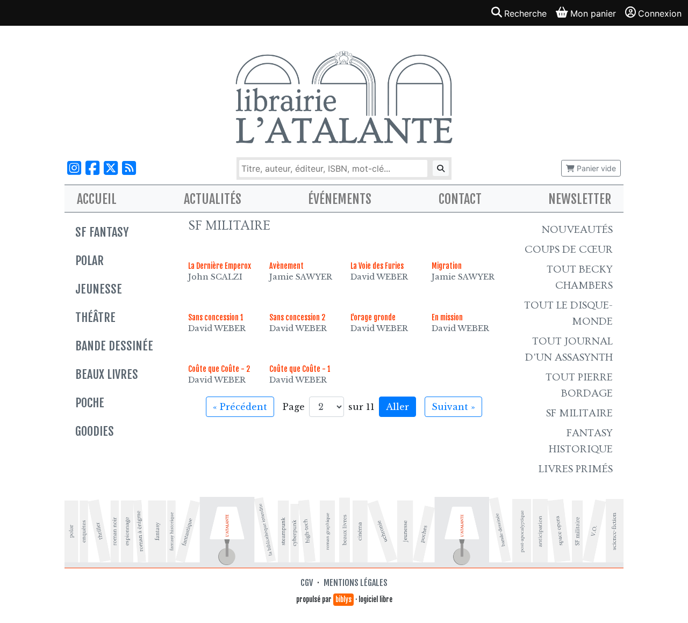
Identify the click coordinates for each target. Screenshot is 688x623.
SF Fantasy (101, 232)
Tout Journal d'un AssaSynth (569, 349)
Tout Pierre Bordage (579, 385)
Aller (397, 406)
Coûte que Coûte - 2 (219, 368)
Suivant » (453, 406)
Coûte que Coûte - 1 (300, 368)
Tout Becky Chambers (580, 277)
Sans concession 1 (215, 317)
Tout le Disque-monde (568, 313)
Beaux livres (106, 374)
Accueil (97, 199)
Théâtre (95, 317)
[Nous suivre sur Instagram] (74, 168)
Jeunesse (98, 289)
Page (294, 406)
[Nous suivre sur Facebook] (92, 168)
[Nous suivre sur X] (111, 168)
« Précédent (240, 406)
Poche (89, 402)
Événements (339, 199)
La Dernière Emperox (219, 265)
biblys (343, 599)
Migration (447, 265)
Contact (460, 199)
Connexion (660, 13)
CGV (306, 582)
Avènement (286, 265)
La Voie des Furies (377, 265)
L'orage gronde (373, 317)
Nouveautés (577, 230)
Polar (89, 260)
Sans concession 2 (297, 317)
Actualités (212, 199)
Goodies (94, 431)
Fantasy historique (581, 441)
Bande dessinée (114, 346)
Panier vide (595, 168)
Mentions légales (356, 582)
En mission (447, 317)
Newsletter (579, 199)
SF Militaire (579, 413)
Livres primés (576, 469)
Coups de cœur (569, 249)
